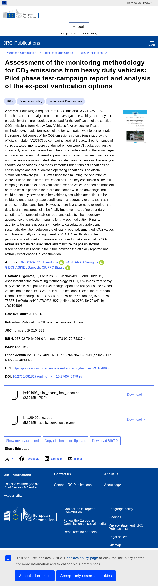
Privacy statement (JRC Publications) (126, 527)
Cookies (115, 517)
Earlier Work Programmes (65, 101)
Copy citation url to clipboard (65, 441)
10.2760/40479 (67, 376)
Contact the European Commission (79, 510)
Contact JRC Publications (73, 485)
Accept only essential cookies (86, 575)
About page (112, 485)
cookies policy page (82, 558)
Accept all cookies (34, 575)
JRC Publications (92, 52)
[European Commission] (23, 14)
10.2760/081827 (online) (30, 376)
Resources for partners (80, 532)
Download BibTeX (105, 441)
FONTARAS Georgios (82, 262)
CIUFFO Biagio (53, 267)
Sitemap (115, 545)
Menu (151, 45)
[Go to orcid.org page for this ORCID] (61, 262)
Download (135, 394)
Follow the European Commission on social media (85, 522)
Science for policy (30, 101)
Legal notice (118, 537)
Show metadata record (22, 441)
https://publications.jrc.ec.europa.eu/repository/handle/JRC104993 (61, 368)
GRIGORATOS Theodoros (39, 262)
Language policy (121, 509)
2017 (10, 101)
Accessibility (13, 495)
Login (81, 26)
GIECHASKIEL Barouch (22, 267)
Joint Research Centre (58, 52)
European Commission (21, 52)
